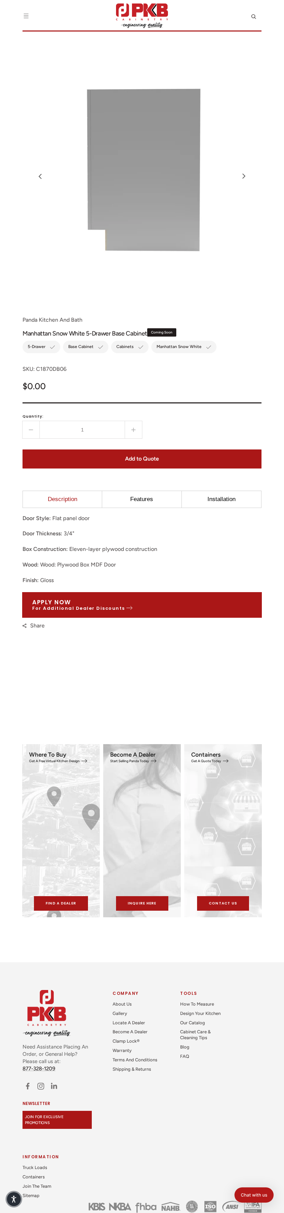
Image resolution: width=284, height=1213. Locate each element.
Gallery (120, 1013)
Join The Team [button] (37, 1186)
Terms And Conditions (135, 1059)
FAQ (184, 1056)
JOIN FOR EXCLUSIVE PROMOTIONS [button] (44, 1120)
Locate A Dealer (129, 1022)
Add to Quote (142, 458)
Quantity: (33, 416)
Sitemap (31, 1195)
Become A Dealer (130, 1031)
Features (141, 499)
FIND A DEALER (61, 903)
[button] (26, 16)
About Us (122, 1004)
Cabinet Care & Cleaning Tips (195, 1034)
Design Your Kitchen (200, 1013)
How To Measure (197, 1004)
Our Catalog (192, 1022)
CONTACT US (223, 903)
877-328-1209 (39, 1068)
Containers (34, 1176)
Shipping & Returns (132, 1069)
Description (62, 499)
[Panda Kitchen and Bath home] (142, 15)
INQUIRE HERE (142, 903)
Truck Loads (35, 1167)
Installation (221, 499)
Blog (184, 1047)
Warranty (122, 1050)
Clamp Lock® (126, 1041)
